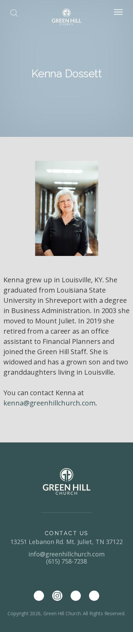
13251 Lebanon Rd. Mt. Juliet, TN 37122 (66, 542)
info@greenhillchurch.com (66, 554)
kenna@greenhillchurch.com (49, 403)
